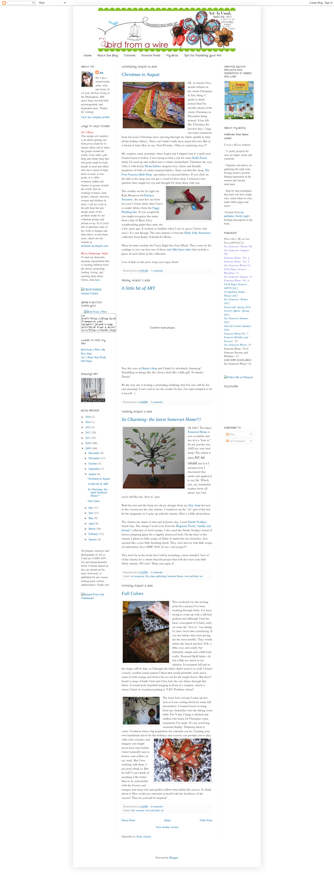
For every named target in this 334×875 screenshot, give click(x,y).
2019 (88, 417)
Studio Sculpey (197, 522)
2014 (88, 422)
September (95, 469)
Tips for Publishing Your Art (202, 55)
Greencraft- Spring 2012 (237, 307)
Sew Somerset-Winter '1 (237, 344)
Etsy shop (194, 505)
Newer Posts (128, 820)
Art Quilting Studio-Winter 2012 (235, 293)
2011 (88, 438)
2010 (88, 443)
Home (87, 55)
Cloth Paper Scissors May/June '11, (235, 271)
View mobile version (167, 827)
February (94, 534)
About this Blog (107, 55)
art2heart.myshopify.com (94, 246)
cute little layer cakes (179, 249)
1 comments (157, 270)
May (91, 518)
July (91, 507)
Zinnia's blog (149, 368)
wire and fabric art (193, 576)
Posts (232, 434)
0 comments (157, 806)
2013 (88, 427)
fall (133, 810)
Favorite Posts (150, 55)
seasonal (140, 810)
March (92, 528)
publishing (161, 576)
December (94, 453)
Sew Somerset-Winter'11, (237, 265)
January (93, 539)
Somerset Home (197, 432)
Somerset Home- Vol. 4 (236, 258)
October (93, 463)
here (97, 280)
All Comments (237, 441)
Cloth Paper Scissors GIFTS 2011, (235, 286)
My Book (172, 55)
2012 (88, 432)
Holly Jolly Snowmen (197, 233)
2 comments (157, 402)
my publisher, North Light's (237, 214)
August (93, 474)
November (95, 458)
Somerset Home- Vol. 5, (237, 261)
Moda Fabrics (152, 166)
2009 (88, 448)
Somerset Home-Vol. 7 (236, 333)
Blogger (173, 857)
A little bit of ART (138, 288)
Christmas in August (140, 74)
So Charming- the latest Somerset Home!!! (161, 419)
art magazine (137, 576)
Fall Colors (132, 593)
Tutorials (129, 55)
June (91, 513)
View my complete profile (95, 117)
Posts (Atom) (144, 836)
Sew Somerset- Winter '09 (238, 246)
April (92, 523)
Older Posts (206, 820)
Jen (101, 73)
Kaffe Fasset (199, 158)
